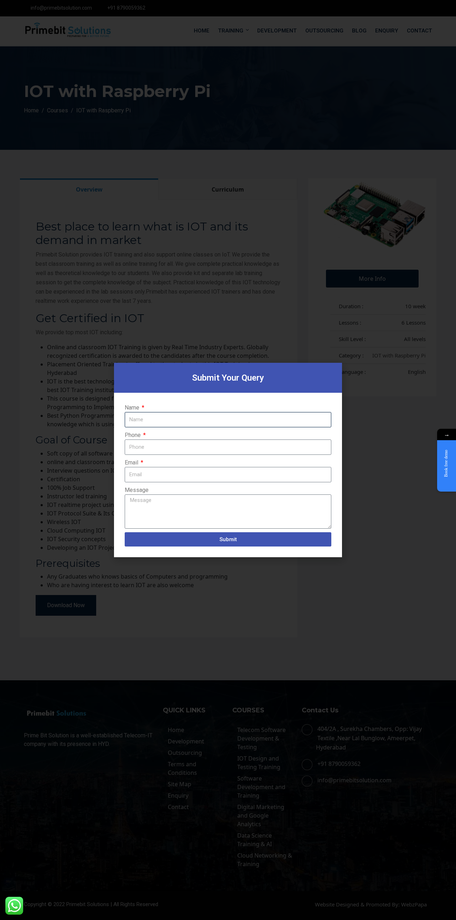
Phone (133, 435)
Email (132, 462)
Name (133, 407)
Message (137, 490)
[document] (228, 460)
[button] (333, 372)
